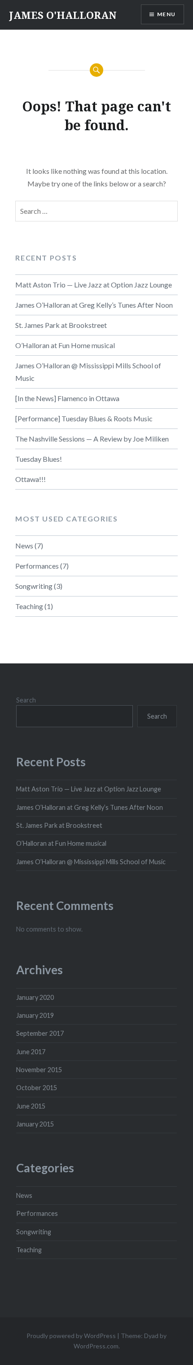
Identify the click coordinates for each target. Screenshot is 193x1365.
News (24, 545)
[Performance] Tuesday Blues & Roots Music (84, 418)
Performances (37, 565)
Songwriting (34, 586)
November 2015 (39, 1069)
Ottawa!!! (30, 479)
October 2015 (36, 1087)
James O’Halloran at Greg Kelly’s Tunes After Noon (94, 304)
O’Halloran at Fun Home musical (65, 345)
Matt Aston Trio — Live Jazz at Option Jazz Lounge (93, 284)
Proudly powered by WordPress (71, 1335)
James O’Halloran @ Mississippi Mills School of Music (88, 371)
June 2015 (30, 1106)
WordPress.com (96, 1346)
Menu (166, 14)
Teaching (29, 606)
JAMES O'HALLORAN (63, 15)
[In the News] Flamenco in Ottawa (67, 398)
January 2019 (35, 1015)
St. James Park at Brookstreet (61, 325)
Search (26, 700)
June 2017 (30, 1052)
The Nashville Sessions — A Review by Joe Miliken (92, 438)
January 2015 (35, 1124)
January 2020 (35, 997)
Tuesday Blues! (38, 459)
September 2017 (40, 1033)
